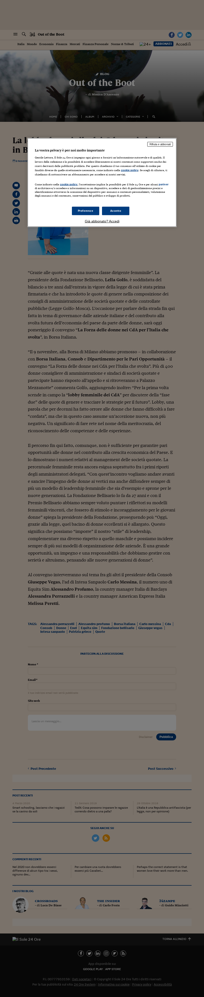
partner (163, 184)
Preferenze (85, 210)
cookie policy (129, 170)
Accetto (115, 210)
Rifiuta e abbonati (160, 144)
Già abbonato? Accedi (102, 221)
